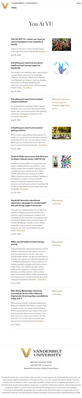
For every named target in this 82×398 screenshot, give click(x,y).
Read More (43, 52)
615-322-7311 (36, 365)
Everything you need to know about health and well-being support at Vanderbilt (27, 65)
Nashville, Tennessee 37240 (41, 362)
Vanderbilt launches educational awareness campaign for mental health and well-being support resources (28, 203)
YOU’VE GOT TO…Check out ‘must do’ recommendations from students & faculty (28, 42)
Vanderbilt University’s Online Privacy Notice (41, 368)
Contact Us (47, 365)
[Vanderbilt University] (41, 352)
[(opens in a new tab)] (61, 296)
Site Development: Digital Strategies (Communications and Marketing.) (46, 393)
